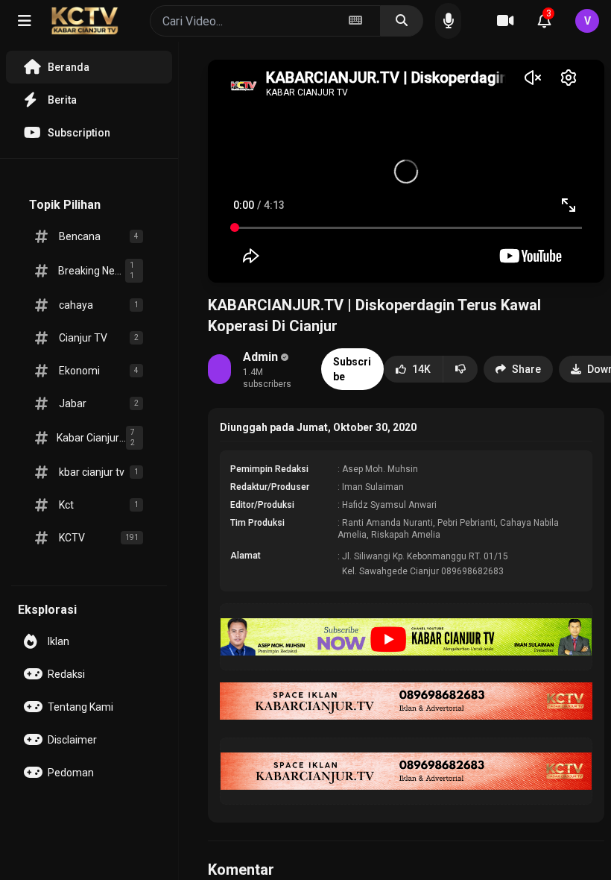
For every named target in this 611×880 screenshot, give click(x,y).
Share (526, 369)
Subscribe (352, 369)
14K (421, 369)
